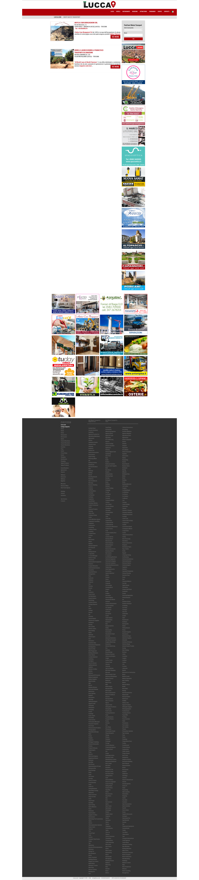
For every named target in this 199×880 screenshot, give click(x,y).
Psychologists (92, 750)
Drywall (124, 553)
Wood (106, 871)
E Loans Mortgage (93, 555)
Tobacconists (125, 834)
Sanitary (124, 777)
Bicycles (107, 472)
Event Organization (110, 569)
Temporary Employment (128, 826)
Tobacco (107, 834)
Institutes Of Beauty (127, 642)
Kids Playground (93, 651)
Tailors (107, 822)
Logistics (91, 667)
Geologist (124, 609)
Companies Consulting (94, 521)
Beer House (108, 470)
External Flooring (126, 573)
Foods (106, 591)
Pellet (123, 721)
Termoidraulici (125, 828)
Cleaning (91, 511)
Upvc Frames (108, 846)
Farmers (107, 577)
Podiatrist (91, 740)
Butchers (107, 486)
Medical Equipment (93, 677)
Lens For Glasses (93, 663)
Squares (63, 472)
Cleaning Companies (127, 512)
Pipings (107, 735)
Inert (90, 638)
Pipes (90, 734)
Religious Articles (126, 759)
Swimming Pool (126, 818)
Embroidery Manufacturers (111, 565)
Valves (107, 848)
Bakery (124, 458)
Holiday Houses (126, 628)
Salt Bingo (124, 775)
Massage (107, 672)
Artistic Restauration (94, 452)
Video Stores (125, 850)
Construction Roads (127, 526)
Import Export (92, 636)
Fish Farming (108, 585)
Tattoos (90, 823)
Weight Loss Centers (93, 861)
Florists (90, 588)
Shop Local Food (92, 794)
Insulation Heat (92, 643)
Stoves (124, 812)
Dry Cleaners (108, 553)
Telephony (107, 826)
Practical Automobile (94, 744)
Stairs (90, 809)
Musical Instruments (110, 692)
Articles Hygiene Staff (110, 451)
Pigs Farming (125, 733)
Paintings (91, 713)
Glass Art (124, 611)
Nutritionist (125, 698)
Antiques (124, 445)
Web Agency (108, 858)
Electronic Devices (126, 563)
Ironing (124, 648)
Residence (107, 767)
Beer (90, 468)
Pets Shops (108, 727)
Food (90, 590)
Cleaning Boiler (109, 512)
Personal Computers (93, 724)
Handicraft (108, 622)
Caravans (107, 498)
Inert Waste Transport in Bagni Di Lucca (94, 421)
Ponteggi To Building (94, 742)
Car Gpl (107, 492)
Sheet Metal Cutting (93, 790)
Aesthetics (63, 495)
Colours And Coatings (127, 520)
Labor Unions (92, 655)
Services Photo (109, 788)
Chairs (90, 507)
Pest (106, 725)
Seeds (90, 784)
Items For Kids (92, 649)
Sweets (107, 818)
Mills (106, 684)
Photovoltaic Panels (110, 731)
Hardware (124, 622)
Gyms (123, 617)
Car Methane (125, 492)
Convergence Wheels (127, 528)
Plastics (107, 737)
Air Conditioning (109, 439)
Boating (107, 478)
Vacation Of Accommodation (95, 847)
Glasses (90, 612)
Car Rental (108, 494)
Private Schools (126, 747)
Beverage (91, 470)
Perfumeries (125, 723)
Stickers (107, 812)
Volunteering (108, 852)
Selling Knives (108, 785)
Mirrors (90, 685)
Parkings (124, 717)
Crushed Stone (92, 533)
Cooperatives (125, 530)
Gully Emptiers (109, 617)
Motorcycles (108, 690)
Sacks (90, 774)
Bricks (123, 482)
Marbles (91, 671)
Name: (125, 33)
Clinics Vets (91, 513)
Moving (124, 690)
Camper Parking (109, 488)
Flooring (91, 586)
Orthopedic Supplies (127, 707)
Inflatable (124, 640)
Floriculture (125, 587)
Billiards (124, 472)
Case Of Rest (92, 501)
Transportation (109, 840)
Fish (90, 584)
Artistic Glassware (126, 451)
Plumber (91, 738)
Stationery (91, 811)
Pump (90, 752)
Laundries (124, 656)
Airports (107, 441)
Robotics (124, 771)
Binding (90, 472)
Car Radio (91, 493)
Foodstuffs (125, 591)
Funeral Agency (109, 597)
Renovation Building (127, 761)
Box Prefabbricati (93, 481)
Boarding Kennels (93, 477)
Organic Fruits (108, 705)
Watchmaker (108, 856)
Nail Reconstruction (127, 692)
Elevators (91, 564)
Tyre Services (64, 499)
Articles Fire (91, 450)
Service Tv (91, 786)
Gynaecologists (92, 618)
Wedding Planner (109, 860)
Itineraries (152, 11)
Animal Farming (109, 443)
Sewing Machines (93, 788)
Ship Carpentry (126, 792)
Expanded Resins (93, 572)
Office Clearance (109, 700)
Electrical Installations (127, 559)
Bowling (124, 480)
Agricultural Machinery (94, 436)
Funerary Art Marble (110, 599)
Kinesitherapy (108, 652)
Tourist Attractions (65, 441)
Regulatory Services (93, 758)
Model (123, 686)
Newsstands (125, 694)
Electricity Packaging (110, 561)
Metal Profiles (92, 681)
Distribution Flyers (126, 547)
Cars (123, 500)
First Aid (124, 583)
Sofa (106, 800)
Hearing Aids (125, 624)
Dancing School (109, 539)
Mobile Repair (108, 686)
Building (63, 491)
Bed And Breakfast (93, 466)
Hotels (118, 11)
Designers (124, 545)
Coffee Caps (125, 518)
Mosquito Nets (109, 688)
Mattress (91, 673)
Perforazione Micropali (94, 721)
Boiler (123, 478)
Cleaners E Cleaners (127, 510)
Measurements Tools (110, 674)
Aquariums (125, 447)
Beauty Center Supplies (111, 466)
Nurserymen (91, 697)
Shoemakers (125, 794)
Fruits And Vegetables (127, 595)
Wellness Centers (126, 862)
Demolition (125, 541)
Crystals (107, 534)
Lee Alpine (91, 661)
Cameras (91, 487)
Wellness (63, 475)
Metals (124, 682)
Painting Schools (126, 713)
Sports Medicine (92, 807)
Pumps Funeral (126, 753)
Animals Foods (92, 444)
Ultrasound (108, 844)
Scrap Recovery (92, 782)
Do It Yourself (92, 547)
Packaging (91, 709)
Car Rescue (125, 494)
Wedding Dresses (93, 859)
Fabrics (107, 575)
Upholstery (91, 845)
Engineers (124, 567)
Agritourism (64, 470)
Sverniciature (92, 817)
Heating (90, 624)
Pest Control (125, 725)
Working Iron (92, 871)
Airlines (90, 440)
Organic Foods (92, 703)
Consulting (91, 527)
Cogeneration (108, 520)
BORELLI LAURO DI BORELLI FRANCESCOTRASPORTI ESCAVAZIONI (88, 51)
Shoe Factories (108, 794)
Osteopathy (108, 709)
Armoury (107, 449)
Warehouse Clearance (127, 852)
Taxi (123, 824)
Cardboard (124, 498)
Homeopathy (108, 630)
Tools (90, 835)
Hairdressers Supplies (94, 620)
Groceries (91, 616)
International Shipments (94, 645)
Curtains (91, 535)
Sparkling (91, 802)
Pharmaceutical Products (95, 728)
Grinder (124, 615)
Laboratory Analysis (110, 656)
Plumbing (124, 739)
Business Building (93, 485)
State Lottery (125, 810)
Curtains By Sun (109, 536)
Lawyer (107, 658)
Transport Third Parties (94, 839)
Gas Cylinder (108, 607)
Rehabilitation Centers (110, 759)
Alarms (124, 441)
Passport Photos (109, 719)
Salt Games (91, 776)
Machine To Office (93, 669)
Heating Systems (109, 626)
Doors (90, 549)
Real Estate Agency (65, 488)
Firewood (91, 582)
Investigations (92, 647)
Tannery (124, 822)
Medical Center (126, 676)
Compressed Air (109, 522)
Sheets (107, 792)
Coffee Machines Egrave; (94, 519)
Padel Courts (108, 711)
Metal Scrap (108, 682)
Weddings (124, 860)
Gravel (107, 615)
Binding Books (109, 474)
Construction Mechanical (111, 526)
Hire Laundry (92, 626)
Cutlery (124, 536)
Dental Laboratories (127, 543)
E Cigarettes (91, 553)
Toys (123, 836)
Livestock (107, 666)
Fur (123, 599)
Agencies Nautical (126, 433)
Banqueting (125, 460)
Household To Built (110, 634)
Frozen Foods (92, 594)
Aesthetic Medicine (126, 431)
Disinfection (108, 547)
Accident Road (92, 428)
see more (115, 37)
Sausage (91, 778)
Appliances (108, 447)
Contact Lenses (109, 528)
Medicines (107, 680)
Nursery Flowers (126, 696)
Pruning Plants (109, 749)
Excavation (91, 570)
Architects (91, 448)
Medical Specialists (127, 678)
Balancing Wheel (93, 458)
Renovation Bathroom (110, 761)
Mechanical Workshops (111, 676)
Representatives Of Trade (95, 766)
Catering (124, 502)
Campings (107, 490)
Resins (124, 767)
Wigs (123, 864)
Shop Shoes (108, 796)
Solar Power (91, 800)
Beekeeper (124, 468)
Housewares (125, 634)
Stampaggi (108, 810)
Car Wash (91, 497)
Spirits (107, 804)
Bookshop (91, 479)
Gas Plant (124, 607)
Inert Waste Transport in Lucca (111, 421)
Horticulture (108, 632)
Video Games (108, 850)
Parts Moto (91, 717)
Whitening (108, 864)
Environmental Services (94, 568)
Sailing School (108, 775)
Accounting (125, 429)
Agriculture (108, 437)
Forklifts (107, 593)
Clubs (106, 516)
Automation (125, 456)
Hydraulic (91, 634)
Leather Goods (108, 660)
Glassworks (108, 613)
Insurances (108, 644)
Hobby (107, 628)
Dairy (90, 537)
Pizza (62, 449)
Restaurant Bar (92, 768)
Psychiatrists (125, 749)
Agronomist (91, 438)
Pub (106, 751)
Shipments (91, 792)
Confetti (124, 524)
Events (160, 11)
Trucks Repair (125, 842)
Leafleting (91, 659)
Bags (106, 458)
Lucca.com (57, 17)
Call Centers (125, 486)
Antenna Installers (109, 445)
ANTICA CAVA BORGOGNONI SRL (86, 22)
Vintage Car (91, 851)
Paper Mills (125, 715)
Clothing (107, 514)
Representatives (126, 765)
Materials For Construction (128, 672)
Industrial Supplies (127, 638)
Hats (106, 624)
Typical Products (65, 463)
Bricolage (91, 483)
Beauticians (91, 464)
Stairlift (124, 808)
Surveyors (124, 816)
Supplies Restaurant (127, 814)
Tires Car (107, 832)
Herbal (124, 626)
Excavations (108, 571)
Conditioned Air (109, 524)
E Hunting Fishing (126, 555)
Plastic (90, 736)
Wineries (124, 868)
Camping (91, 489)
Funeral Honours (126, 597)
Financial (107, 581)
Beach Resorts (125, 464)
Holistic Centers (92, 628)
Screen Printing (109, 783)
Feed (123, 579)
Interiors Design (126, 644)
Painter (90, 711)
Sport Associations (127, 804)
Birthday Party (125, 474)
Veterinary (91, 849)
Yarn (90, 873)
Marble (124, 670)
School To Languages (110, 781)
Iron (106, 648)
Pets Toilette (125, 727)
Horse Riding (92, 630)
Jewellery (107, 650)
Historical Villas (64, 485)
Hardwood (91, 622)
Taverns (107, 824)
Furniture (107, 601)
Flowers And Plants (127, 589)
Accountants (108, 429)
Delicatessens (108, 541)
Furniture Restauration (110, 603)
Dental (90, 541)
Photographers (92, 730)
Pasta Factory (92, 719)
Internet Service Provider (128, 646)
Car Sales (107, 496)
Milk (90, 683)
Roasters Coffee (109, 771)
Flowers (107, 589)
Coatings (124, 516)
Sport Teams (108, 806)
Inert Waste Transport (110, 640)
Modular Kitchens (93, 687)
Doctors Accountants (110, 549)
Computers (91, 523)
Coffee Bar (108, 518)
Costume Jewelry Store (110, 532)
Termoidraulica (109, 828)
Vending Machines (126, 848)
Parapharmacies (109, 717)
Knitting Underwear (93, 653)
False (90, 576)
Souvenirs (124, 802)
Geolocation (108, 609)
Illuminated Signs (126, 636)
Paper (106, 715)
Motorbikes (125, 688)
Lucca (112, 11)
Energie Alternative (93, 566)
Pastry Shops (64, 453)
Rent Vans (107, 765)
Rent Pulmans (125, 763)
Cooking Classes (92, 529)
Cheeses (124, 508)
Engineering (108, 567)
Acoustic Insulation (93, 430)
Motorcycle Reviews (93, 689)
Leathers (124, 660)
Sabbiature (125, 773)
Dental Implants (109, 543)
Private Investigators (110, 747)
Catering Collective (93, 503)
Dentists (91, 543)
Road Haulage (92, 770)
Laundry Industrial (93, 657)
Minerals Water (126, 684)
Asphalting (108, 453)
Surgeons (107, 816)
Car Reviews (91, 495)
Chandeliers (108, 508)
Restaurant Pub (109, 769)
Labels (124, 654)
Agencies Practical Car (94, 434)
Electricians (91, 560)
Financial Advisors (126, 581)
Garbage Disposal (93, 604)
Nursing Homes (109, 698)
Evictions (124, 569)
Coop (106, 530)
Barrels (124, 462)
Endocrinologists (126, 565)
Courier (124, 532)
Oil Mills (124, 700)
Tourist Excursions (109, 836)
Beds (106, 468)
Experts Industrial (109, 573)
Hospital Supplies (126, 632)
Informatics (91, 641)
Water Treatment (93, 857)
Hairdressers (64, 459)
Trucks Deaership (109, 842)
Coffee (90, 517)
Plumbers (107, 739)
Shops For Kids (92, 796)
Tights (107, 830)
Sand (106, 777)
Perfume (107, 723)
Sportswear (108, 808)
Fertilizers (91, 580)
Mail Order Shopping (110, 670)
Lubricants (124, 668)
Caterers (107, 502)
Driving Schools (92, 551)
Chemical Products (93, 509)
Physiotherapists (109, 733)
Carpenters (91, 499)
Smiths (124, 798)
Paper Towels (92, 715)
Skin (106, 798)
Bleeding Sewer (109, 476)
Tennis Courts (92, 827)
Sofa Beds (124, 800)
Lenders (124, 662)
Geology (91, 610)
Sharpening (125, 790)
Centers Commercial (93, 505)
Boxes (106, 482)
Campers (124, 488)
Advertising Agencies (110, 431)
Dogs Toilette (125, 549)
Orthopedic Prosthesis (110, 707)
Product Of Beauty (93, 748)
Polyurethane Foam (127, 741)
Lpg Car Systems (109, 668)
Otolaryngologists (126, 709)
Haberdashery (108, 619)
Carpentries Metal (109, 500)
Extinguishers (92, 574)
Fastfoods (91, 578)
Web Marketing (126, 858)
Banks (107, 460)
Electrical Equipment (110, 559)
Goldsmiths (125, 613)
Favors (107, 579)
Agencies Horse (109, 433)
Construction (92, 525)
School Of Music (109, 779)
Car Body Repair (126, 490)
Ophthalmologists (93, 701)
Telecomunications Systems (95, 825)
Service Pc (124, 785)
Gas (89, 606)
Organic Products (126, 705)
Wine (106, 866)
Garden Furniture (109, 605)
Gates (90, 608)
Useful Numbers (65, 468)
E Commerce (108, 555)
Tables (90, 821)
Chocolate (107, 510)
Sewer (123, 788)
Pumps (107, 753)
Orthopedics (91, 707)
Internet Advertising (110, 646)
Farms (123, 577)
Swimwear (108, 820)
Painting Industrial (110, 713)
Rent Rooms (91, 764)
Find (133, 39)
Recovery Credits (109, 757)
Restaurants (126, 11)
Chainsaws (125, 506)
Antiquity (91, 446)
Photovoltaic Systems (127, 731)
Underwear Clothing (127, 844)
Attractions (143, 11)
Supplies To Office (93, 815)
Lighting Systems (93, 665)
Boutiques (107, 480)
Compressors (125, 522)
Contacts (166, 11)
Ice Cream (107, 636)
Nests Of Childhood (110, 694)
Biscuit (90, 475)
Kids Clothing (125, 650)
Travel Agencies (126, 840)
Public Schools (125, 751)
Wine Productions (126, 866)
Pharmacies (108, 729)
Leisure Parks (108, 662)
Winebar (107, 868)
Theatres (91, 829)
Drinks (123, 551)
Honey (123, 630)
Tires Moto (125, 832)
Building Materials (126, 484)
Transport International (128, 838)
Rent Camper (108, 763)
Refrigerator (125, 757)
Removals (91, 760)
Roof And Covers (109, 773)
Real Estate (125, 755)
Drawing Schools (109, 551)
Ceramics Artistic (109, 506)
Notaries (107, 696)
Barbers (107, 462)
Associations (92, 454)
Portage (107, 743)
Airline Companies (126, 439)
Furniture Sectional (126, 603)
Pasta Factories (126, 719)
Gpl (89, 614)
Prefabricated (125, 745)
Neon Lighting (92, 693)
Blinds (123, 476)
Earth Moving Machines (111, 557)
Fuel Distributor (92, 596)
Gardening (124, 605)
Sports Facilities (126, 806)
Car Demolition (92, 491)
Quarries (91, 754)
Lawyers (124, 658)
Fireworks (107, 583)
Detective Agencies (93, 545)
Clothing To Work (93, 515)
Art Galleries (125, 449)
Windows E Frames (93, 865)
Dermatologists (109, 545)
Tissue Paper (92, 833)
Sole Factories (108, 802)
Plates (123, 737)
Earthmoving (125, 557)
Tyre (90, 843)
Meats (123, 674)
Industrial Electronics (110, 638)
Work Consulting (126, 871)
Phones (124, 729)
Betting (124, 470)
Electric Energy (92, 558)
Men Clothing (125, 680)
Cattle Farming (125, 504)
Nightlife (63, 481)
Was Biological (92, 853)
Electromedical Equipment (95, 562)
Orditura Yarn (125, 702)
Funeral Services (92, 598)
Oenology (91, 699)
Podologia (108, 741)
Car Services (125, 496)
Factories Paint (126, 575)
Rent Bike (91, 762)
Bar (89, 460)
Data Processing (126, 539)
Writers (107, 873)
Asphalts (124, 453)
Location (124, 666)
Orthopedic (91, 705)
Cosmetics (91, 531)
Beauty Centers (126, 466)
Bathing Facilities (93, 462)
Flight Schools (125, 585)
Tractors (91, 837)
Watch (90, 855)
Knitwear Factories (110, 654)
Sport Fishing (92, 804)
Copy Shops (108, 427)
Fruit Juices (108, 595)
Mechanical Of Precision (94, 675)
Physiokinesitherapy (93, 732)
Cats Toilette (108, 504)
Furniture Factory (126, 601)
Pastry (107, 721)
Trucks (90, 841)
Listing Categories (65, 426)
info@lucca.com (96, 878)
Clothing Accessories (127, 514)
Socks (90, 798)
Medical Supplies (93, 679)
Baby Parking (92, 456)
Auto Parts (108, 456)
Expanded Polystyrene (127, 571)
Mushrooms (91, 691)
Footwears (91, 592)
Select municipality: (128, 27)
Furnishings (91, 600)
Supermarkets (92, 813)
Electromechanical (126, 561)
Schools (63, 493)
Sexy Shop (107, 790)
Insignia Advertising (110, 642)
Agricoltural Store (126, 435)
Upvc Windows (126, 846)
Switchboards (125, 820)
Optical (107, 702)
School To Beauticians (127, 779)
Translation (108, 838)
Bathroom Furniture (110, 464)
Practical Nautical (109, 745)
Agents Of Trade (109, 435)
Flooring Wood (109, 587)
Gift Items (107, 611)
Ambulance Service (93, 442)
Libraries (107, 664)
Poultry (124, 743)
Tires (90, 831)
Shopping (63, 457)
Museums (135, 11)
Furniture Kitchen (93, 602)
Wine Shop (91, 867)
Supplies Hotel (108, 814)
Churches (63, 447)
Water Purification (126, 856)
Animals (124, 443)
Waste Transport (126, 854)
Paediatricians (125, 711)
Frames (124, 593)
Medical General (109, 678)
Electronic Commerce (110, 563)
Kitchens (124, 652)
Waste (107, 854)
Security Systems (126, 783)
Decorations (91, 539)
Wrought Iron (125, 873)
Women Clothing (93, 869)
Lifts (123, 664)
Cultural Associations (127, 427)
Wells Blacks (92, 863)
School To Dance (92, 780)
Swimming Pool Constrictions (96, 819)
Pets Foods (91, 726)
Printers (90, 746)
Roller (90, 772)
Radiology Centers (109, 755)
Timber (124, 830)
